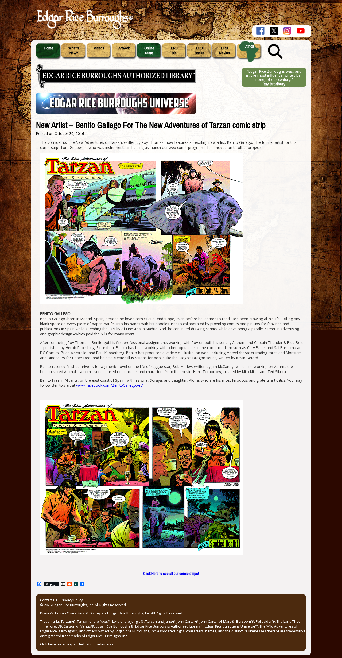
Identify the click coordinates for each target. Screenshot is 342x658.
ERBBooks (199, 50)
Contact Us (48, 600)
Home (48, 48)
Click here (48, 644)
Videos (99, 48)
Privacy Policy (72, 600)
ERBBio (174, 50)
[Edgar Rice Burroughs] (84, 29)
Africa (249, 46)
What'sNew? (73, 50)
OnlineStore (149, 50)
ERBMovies (224, 50)
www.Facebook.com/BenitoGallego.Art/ (109, 385)
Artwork (124, 48)
